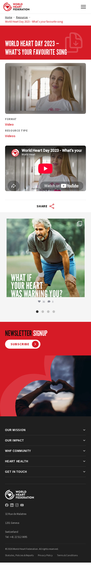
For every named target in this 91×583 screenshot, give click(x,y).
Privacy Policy (45, 555)
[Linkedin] (12, 505)
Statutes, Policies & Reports (19, 555)
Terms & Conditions (67, 555)
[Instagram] (17, 505)
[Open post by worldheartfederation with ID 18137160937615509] (46, 258)
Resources (22, 17)
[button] (37, 311)
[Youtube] (22, 505)
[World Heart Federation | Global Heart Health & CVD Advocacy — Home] (16, 7)
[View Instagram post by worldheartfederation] (80, 292)
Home (8, 17)
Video (9, 124)
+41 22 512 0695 (18, 537)
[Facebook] (6, 505)
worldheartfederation (45, 223)
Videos (10, 135)
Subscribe (20, 344)
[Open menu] (83, 7)
